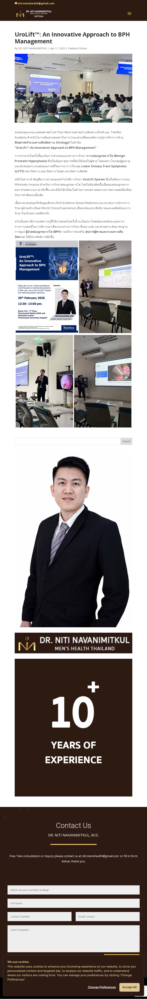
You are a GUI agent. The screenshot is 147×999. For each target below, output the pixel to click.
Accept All (129, 987)
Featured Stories (77, 48)
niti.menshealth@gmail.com (100, 856)
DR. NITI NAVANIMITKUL (33, 48)
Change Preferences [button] (102, 987)
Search (126, 441)
